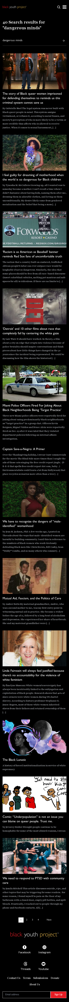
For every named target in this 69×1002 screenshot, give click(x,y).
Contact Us (13, 978)
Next (49, 920)
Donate (55, 978)
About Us (34, 984)
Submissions (40, 978)
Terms (27, 978)
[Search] (63, 40)
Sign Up (58, 995)
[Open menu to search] (58, 7)
